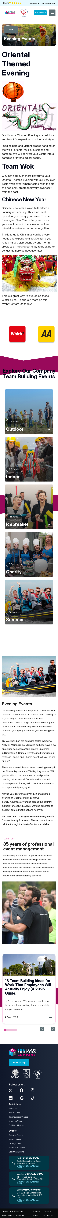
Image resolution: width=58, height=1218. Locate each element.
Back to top (19, 1062)
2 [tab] (7, 1030)
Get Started (40, 13)
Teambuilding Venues (18, 1117)
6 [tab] (16, 1030)
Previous (42, 1029)
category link (29, 411)
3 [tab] (9, 1030)
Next (53, 1029)
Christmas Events (16, 1152)
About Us (13, 1108)
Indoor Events (15, 1139)
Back (10, 29)
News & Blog (14, 1113)
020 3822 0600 (47, 3)
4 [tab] (11, 1030)
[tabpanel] (29, 989)
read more (29, 989)
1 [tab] (5, 1030)
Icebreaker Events (17, 1148)
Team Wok (8, 183)
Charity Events (15, 1143)
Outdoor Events (16, 1135)
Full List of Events (16, 1125)
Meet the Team (15, 1121)
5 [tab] (14, 1030)
